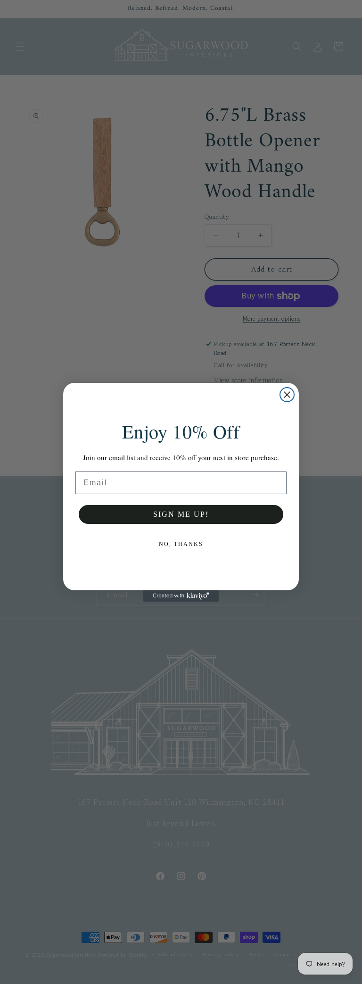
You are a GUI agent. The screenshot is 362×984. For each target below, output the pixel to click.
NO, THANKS (181, 544)
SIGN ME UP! (181, 514)
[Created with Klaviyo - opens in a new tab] (181, 596)
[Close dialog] (287, 395)
